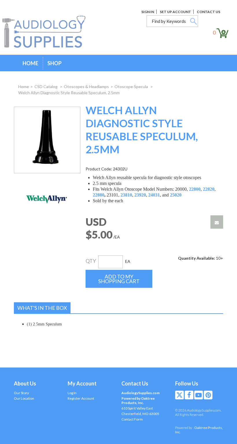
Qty (91, 261)
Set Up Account (175, 12)
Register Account (81, 398)
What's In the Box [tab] (42, 308)
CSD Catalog (46, 86)
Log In (72, 393)
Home (30, 63)
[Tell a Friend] (216, 222)
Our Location (24, 398)
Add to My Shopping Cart (119, 278)
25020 (176, 194)
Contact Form (132, 419)
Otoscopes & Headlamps (86, 86)
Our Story (21, 393)
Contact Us (208, 12)
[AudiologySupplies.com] (48, 32)
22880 (98, 194)
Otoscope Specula (131, 86)
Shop (54, 63)
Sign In (147, 12)
